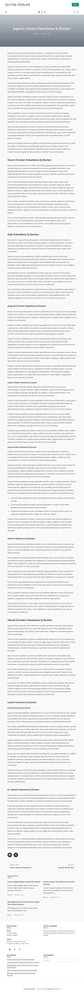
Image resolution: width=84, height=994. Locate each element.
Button (75, 4)
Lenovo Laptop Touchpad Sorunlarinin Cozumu (23, 962)
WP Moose (57, 989)
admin (37, 34)
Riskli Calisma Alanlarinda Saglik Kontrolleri (22, 970)
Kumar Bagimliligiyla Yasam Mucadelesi (23, 882)
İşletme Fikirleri (17, 5)
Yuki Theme (41, 989)
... (22, 890)
